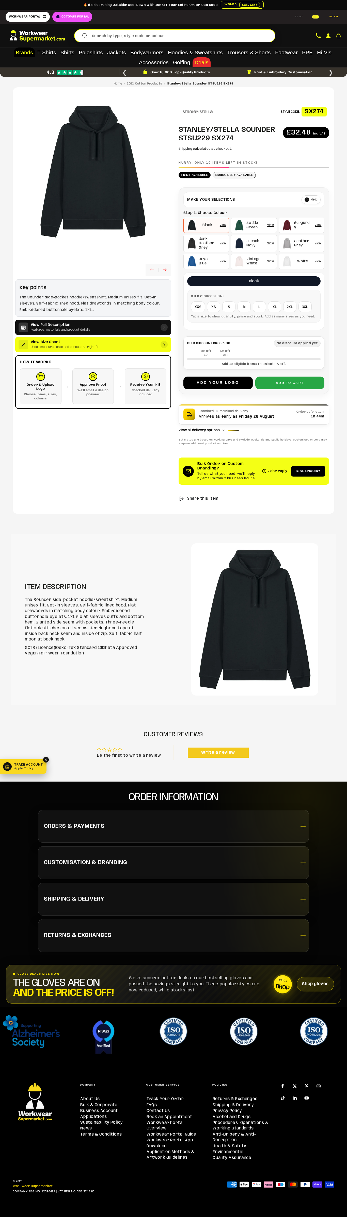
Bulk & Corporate (99, 1105)
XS (213, 307)
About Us (90, 1099)
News (86, 1128)
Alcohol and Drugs (231, 1117)
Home (118, 83)
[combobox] (181, 36)
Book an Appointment (169, 1117)
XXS (198, 307)
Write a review (218, 752)
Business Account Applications (99, 1114)
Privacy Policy (227, 1111)
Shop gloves (315, 984)
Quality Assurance (232, 1158)
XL (275, 307)
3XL (305, 307)
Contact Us (158, 1111)
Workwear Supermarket (33, 1186)
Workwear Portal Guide (171, 1134)
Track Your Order (165, 1099)
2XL (290, 307)
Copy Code (249, 4)
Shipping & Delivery (233, 1105)
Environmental (228, 1152)
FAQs (152, 1105)
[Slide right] (164, 270)
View (223, 225)
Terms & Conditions (101, 1134)
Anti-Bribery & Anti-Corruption (234, 1137)
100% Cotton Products (144, 83)
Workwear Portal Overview (165, 1125)
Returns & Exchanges (235, 1099)
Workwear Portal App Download (170, 1143)
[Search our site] (84, 36)
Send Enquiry (308, 471)
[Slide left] (152, 270)
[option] (206, 225)
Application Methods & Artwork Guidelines (171, 1155)
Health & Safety (229, 1146)
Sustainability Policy (101, 1122)
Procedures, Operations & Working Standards (240, 1125)
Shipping (185, 148)
